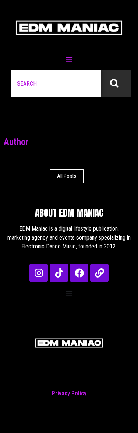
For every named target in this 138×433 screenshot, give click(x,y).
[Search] (116, 83)
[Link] (99, 273)
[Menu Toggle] (69, 59)
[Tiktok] (59, 273)
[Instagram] (38, 273)
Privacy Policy (69, 393)
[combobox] (56, 83)
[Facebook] (79, 273)
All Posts (67, 176)
